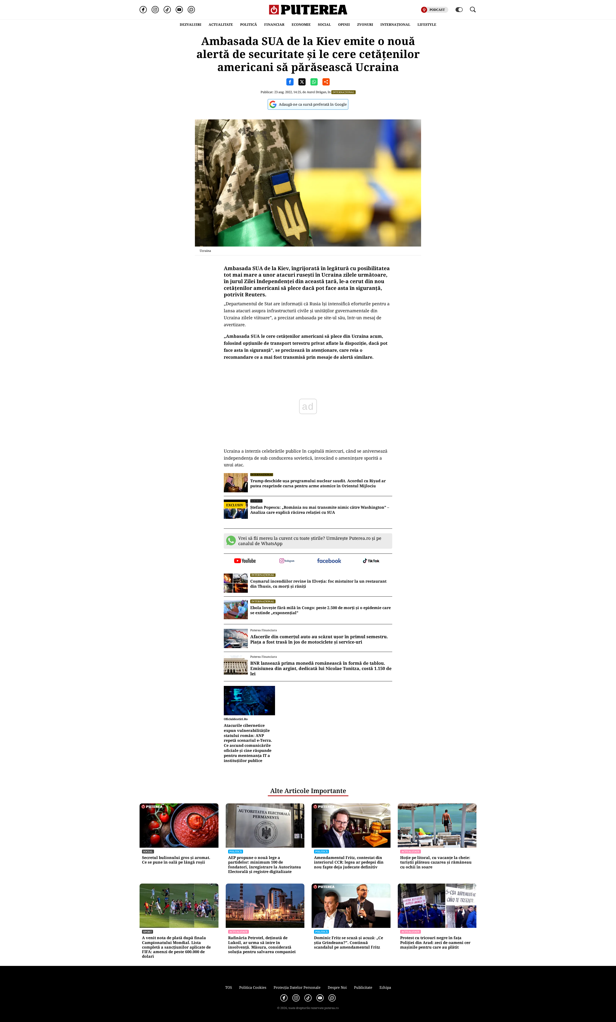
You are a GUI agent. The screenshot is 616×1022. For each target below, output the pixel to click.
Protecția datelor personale (297, 987)
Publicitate (363, 987)
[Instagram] (155, 9)
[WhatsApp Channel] (191, 9)
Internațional (343, 92)
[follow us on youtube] (245, 561)
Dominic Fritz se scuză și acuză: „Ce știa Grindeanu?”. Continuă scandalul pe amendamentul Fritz (348, 943)
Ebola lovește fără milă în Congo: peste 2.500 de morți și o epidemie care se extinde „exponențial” (320, 610)
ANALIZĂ (256, 501)
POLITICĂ (248, 24)
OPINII (344, 24)
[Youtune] (179, 9)
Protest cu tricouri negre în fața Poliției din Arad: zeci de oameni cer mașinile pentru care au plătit (435, 943)
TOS (228, 987)
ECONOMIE (301, 24)
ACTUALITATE (221, 24)
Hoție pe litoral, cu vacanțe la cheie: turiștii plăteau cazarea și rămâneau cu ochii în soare (436, 862)
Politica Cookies (252, 987)
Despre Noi (337, 987)
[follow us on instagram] (287, 561)
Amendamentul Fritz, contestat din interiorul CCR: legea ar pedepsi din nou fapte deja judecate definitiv (349, 862)
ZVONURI (365, 24)
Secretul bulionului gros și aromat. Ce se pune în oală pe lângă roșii (176, 860)
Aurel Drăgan (316, 92)
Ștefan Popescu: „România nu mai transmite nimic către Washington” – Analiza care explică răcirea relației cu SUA (319, 510)
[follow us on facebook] (329, 561)
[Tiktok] (167, 9)
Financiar (274, 24)
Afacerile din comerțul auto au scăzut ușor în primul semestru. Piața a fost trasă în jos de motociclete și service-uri (319, 639)
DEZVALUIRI (190, 24)
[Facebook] (143, 9)
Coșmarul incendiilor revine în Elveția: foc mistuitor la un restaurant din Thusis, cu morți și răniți (318, 584)
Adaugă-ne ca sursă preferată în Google (313, 104)
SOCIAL (324, 24)
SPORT (147, 931)
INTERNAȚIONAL (395, 24)
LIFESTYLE (426, 24)
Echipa (385, 987)
